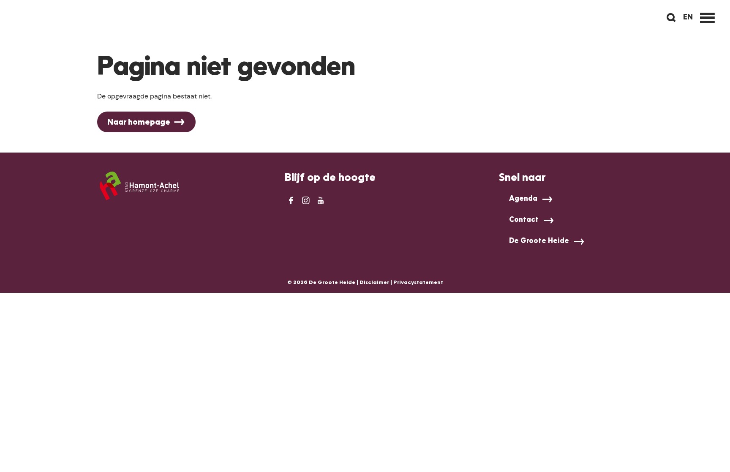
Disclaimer (374, 282)
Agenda (523, 199)
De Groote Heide (539, 241)
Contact (524, 220)
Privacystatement (418, 282)
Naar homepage (138, 122)
